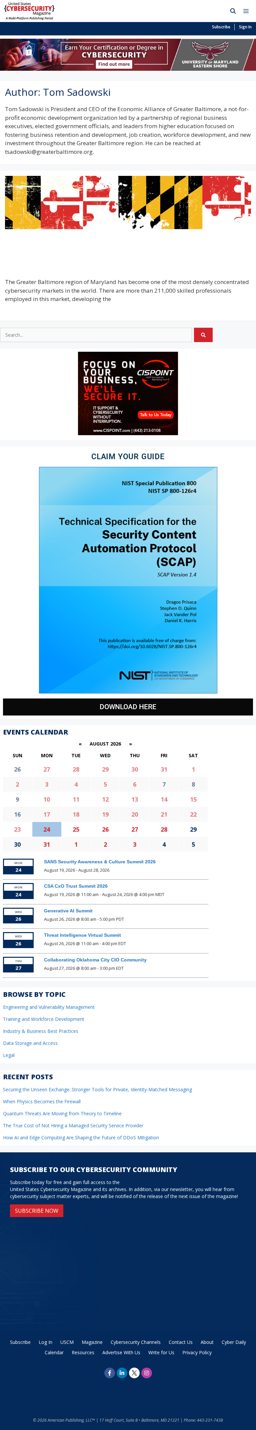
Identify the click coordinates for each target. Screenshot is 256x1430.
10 (46, 799)
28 (76, 769)
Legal (9, 1055)
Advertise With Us (121, 1352)
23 (17, 829)
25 (76, 829)
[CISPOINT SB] (128, 433)
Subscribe (221, 27)
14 (164, 799)
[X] (134, 1373)
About (207, 1342)
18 (76, 814)
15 (193, 799)
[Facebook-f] (109, 1373)
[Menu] (247, 11)
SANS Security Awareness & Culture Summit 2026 (100, 861)
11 (76, 799)
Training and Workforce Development (43, 1019)
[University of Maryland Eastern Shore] (128, 68)
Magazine (92, 1342)
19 (105, 814)
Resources (83, 1352)
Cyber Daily (234, 1342)
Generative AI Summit (68, 910)
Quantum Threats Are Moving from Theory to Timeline (62, 1113)
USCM (67, 1342)
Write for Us (161, 1352)
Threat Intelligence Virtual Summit (82, 935)
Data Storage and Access (30, 1043)
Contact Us (181, 1342)
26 (105, 829)
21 (164, 814)
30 (134, 769)
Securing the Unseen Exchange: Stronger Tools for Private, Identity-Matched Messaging (97, 1089)
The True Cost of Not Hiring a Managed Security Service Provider (73, 1125)
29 (105, 769)
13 (134, 799)
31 (164, 769)
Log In (45, 1342)
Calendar (54, 1352)
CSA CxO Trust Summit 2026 (76, 886)
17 (46, 814)
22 (193, 814)
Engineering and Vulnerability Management (49, 1007)
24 (46, 829)
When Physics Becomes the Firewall (42, 1101)
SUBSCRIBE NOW (36, 1210)
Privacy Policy (197, 1352)
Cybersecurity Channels (136, 1342)
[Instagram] (146, 1373)
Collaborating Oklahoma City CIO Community (95, 959)
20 (134, 814)
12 (105, 799)
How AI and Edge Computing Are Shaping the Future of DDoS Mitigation (81, 1137)
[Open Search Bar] (233, 11)
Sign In (245, 27)
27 (46, 769)
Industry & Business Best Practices (40, 1031)
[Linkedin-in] (122, 1373)
